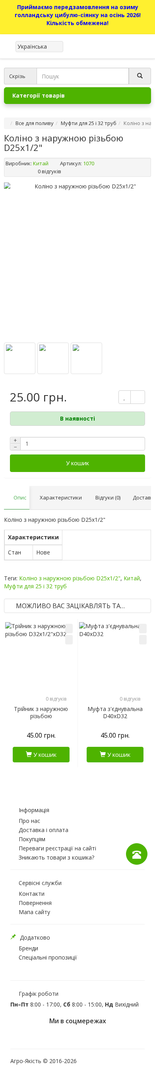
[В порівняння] (69, 639)
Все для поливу (34, 123)
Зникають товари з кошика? (56, 857)
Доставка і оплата (43, 830)
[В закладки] (69, 628)
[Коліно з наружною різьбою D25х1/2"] (19, 358)
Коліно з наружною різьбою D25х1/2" (69, 578)
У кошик (77, 463)
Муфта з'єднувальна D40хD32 (115, 712)
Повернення (35, 903)
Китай (40, 163)
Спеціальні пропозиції (48, 957)
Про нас (29, 820)
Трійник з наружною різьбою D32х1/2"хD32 (41, 716)
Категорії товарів (38, 95)
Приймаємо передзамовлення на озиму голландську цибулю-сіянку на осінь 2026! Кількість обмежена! (78, 15)
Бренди (28, 948)
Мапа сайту (34, 912)
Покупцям (32, 839)
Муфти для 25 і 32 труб (88, 123)
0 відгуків (49, 171)
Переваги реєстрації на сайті (57, 848)
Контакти (32, 893)
